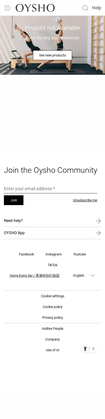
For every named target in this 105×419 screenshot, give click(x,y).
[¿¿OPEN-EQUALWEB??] (89, 349)
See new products (52, 55)
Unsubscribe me (85, 200)
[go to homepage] (35, 8)
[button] (93, 349)
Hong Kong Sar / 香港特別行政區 (35, 275)
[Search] (85, 8)
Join (13, 200)
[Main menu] (8, 8)
